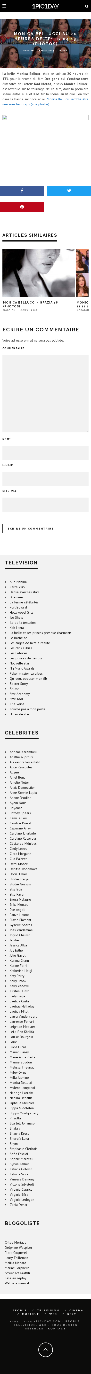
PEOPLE (20, 1310)
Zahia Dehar (18, 1204)
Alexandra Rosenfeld (25, 762)
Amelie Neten (20, 782)
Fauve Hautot (19, 915)
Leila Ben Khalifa (22, 1032)
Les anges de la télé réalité (30, 643)
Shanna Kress (19, 1133)
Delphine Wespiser (18, 1247)
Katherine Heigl (21, 970)
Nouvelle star (19, 663)
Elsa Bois (16, 889)
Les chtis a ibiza (21, 648)
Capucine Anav (20, 828)
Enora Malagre (20, 899)
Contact (57, 1328)
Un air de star (19, 714)
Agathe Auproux (21, 757)
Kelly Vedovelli (21, 986)
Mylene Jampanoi (22, 1087)
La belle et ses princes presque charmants (41, 633)
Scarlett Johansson (23, 1123)
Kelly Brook (18, 981)
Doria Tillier (18, 874)
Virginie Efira (19, 1194)
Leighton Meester (22, 1026)
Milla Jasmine (19, 1077)
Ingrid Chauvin (20, 935)
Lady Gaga (17, 996)
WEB (53, 1314)
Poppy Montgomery (24, 1113)
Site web (9, 490)
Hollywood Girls (21, 612)
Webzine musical (17, 1283)
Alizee (14, 772)
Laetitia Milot (19, 1011)
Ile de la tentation (23, 622)
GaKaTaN (28, 50)
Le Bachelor (18, 638)
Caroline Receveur (23, 838)
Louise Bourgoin (21, 1037)
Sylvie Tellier (19, 1164)
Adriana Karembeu (23, 752)
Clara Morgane (20, 853)
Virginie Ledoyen (22, 1199)
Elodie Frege (19, 879)
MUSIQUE (30, 1314)
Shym (14, 1143)
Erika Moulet (19, 904)
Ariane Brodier (20, 798)
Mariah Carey (19, 1052)
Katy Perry (17, 976)
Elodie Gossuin (20, 884)
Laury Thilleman (16, 1258)
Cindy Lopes (18, 848)
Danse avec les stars (25, 592)
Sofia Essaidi (19, 1154)
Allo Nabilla (18, 582)
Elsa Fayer (17, 894)
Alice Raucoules (21, 767)
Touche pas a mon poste (27, 709)
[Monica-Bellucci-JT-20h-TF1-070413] (45, 139)
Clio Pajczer (18, 859)
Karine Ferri (18, 965)
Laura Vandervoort (23, 1016)
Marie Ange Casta (22, 1057)
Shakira (15, 1128)
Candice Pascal (20, 823)
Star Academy (20, 694)
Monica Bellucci (21, 1082)
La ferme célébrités (24, 602)
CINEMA (76, 1310)
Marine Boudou (21, 1062)
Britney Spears (20, 813)
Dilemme (16, 597)
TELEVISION (48, 1310)
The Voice (17, 704)
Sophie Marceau (21, 1159)
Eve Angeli (17, 909)
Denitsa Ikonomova (23, 869)
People (63, 50)
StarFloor (16, 699)
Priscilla (15, 1118)
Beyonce (16, 808)
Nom (6, 439)
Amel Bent (17, 777)
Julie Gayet (17, 955)
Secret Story (19, 683)
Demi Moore (19, 864)
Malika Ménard (15, 1263)
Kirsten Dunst (19, 991)
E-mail (8, 465)
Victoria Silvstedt (22, 1184)
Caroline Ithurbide (23, 833)
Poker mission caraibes (26, 673)
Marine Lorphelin (17, 1268)
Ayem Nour (18, 803)
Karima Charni (20, 960)
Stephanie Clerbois (23, 1149)
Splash (14, 689)
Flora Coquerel (16, 1252)
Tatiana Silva (19, 1174)
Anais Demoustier (22, 787)
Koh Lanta (17, 627)
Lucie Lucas (18, 1047)
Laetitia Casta (19, 1001)
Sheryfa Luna (19, 1138)
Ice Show (16, 617)
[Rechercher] (87, 6)
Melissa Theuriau (22, 1067)
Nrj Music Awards (22, 668)
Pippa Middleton (22, 1108)
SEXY (71, 1314)
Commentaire (13, 348)
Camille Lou (18, 818)
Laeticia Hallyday (22, 1006)
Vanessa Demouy (22, 1179)
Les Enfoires (18, 653)
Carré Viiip (17, 587)
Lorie (13, 1042)
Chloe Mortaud (15, 1242)
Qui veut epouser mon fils (29, 678)
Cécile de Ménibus (23, 843)
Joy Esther (17, 950)
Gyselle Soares (21, 925)
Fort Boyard (18, 607)
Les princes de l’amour (26, 658)
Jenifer (14, 940)
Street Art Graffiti (17, 1273)
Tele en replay (15, 1278)
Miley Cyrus (18, 1072)
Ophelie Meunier (22, 1103)
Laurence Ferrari (22, 1021)
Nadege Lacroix (21, 1093)
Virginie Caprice (21, 1189)
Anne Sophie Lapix (23, 792)
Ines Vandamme (21, 930)
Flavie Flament (20, 920)
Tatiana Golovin (21, 1169)
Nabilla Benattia (21, 1098)
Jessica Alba (18, 945)
